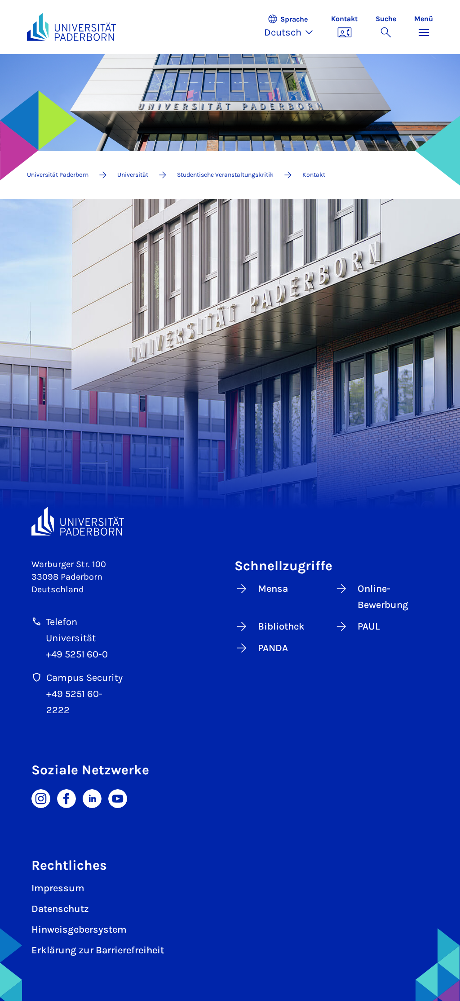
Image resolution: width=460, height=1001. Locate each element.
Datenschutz (60, 909)
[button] (293, 26)
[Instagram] (40, 798)
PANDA (273, 648)
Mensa (273, 588)
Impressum (57, 888)
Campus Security (84, 678)
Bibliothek (281, 626)
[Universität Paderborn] (77, 521)
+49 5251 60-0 (77, 654)
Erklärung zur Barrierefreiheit (97, 950)
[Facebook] (66, 798)
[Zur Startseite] (71, 27)
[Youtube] (117, 798)
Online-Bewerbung (383, 597)
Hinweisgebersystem (79, 929)
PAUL (369, 626)
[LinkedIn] (92, 798)
